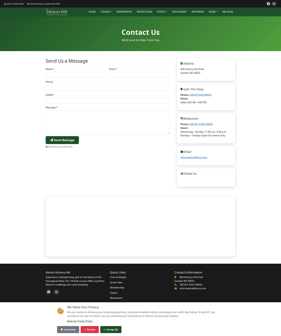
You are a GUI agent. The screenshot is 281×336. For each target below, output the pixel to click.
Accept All (112, 329)
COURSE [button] (105, 11)
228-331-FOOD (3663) (201, 124)
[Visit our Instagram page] (274, 3)
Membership (117, 287)
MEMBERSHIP (124, 11)
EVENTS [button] (161, 11)
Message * (52, 107)
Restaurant (116, 298)
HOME (92, 11)
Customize (70, 329)
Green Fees (116, 282)
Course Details (118, 277)
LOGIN (229, 11)
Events (113, 292)
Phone (49, 81)
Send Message (63, 140)
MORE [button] (212, 11)
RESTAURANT (179, 11)
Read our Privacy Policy (80, 321)
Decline (91, 329)
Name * (50, 69)
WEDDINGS (198, 11)
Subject (50, 94)
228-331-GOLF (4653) (15, 4)
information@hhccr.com (193, 157)
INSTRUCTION (144, 11)
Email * (113, 69)
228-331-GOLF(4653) (200, 94)
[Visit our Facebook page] (268, 3)
